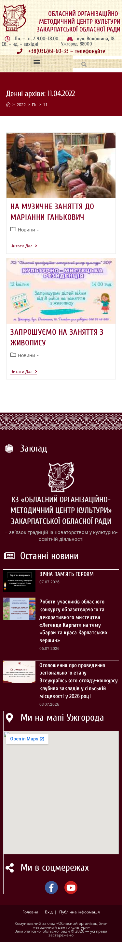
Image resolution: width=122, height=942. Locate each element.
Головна (30, 912)
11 (45, 104)
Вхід (49, 912)
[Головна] (8, 104)
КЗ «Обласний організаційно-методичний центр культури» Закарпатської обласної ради (61, 510)
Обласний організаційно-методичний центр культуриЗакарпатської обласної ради (78, 21)
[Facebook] (51, 887)
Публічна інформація (79, 912)
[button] (36, 61)
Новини (26, 230)
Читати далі (23, 246)
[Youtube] (70, 887)
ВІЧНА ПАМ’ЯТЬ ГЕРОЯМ (66, 574)
